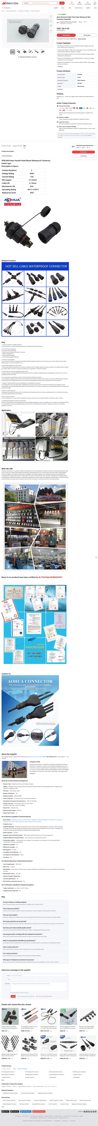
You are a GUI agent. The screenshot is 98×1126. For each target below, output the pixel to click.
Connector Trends (64, 1104)
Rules (95, 8)
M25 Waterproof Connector (8, 1074)
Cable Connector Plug (71, 1100)
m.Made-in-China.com (52, 1117)
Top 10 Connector (53, 1104)
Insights (81, 1116)
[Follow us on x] (87, 1111)
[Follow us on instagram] (89, 1111)
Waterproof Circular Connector (45, 1093)
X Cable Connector (29, 1077)
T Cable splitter (52, 1077)
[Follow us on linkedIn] (95, 1111)
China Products (25, 1116)
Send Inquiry (66, 35)
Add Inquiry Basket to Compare (28, 57)
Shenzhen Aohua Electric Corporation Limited (68, 22)
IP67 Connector (37, 821)
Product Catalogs (23, 1068)
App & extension (78, 8)
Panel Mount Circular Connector (10, 1093)
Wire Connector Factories (25, 1100)
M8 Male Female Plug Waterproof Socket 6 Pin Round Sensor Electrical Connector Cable (9, 1055)
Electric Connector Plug (85, 1100)
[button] (57, 3)
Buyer (62, 8)
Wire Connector (20, 821)
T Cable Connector (6, 1077)
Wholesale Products (49, 1116)
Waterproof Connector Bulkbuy (79, 1104)
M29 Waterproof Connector (31, 1074)
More (3, 1107)
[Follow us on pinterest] (93, 1111)
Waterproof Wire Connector (38, 1104)
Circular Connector (35, 11)
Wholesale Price (58, 1116)
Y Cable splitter (76, 1077)
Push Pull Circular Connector (28, 1093)
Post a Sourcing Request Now (44, 996)
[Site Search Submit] (62, 3)
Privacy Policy (72, 1120)
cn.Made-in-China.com (63, 1117)
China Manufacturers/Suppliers (36, 1116)
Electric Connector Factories (56, 1100)
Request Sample (82, 38)
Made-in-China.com (42, 1117)
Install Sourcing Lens (40, 1111)
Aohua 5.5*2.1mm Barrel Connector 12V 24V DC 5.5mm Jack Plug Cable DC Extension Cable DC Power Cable (48, 1055)
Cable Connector (28, 821)
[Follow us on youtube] (91, 1111)
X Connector (12, 821)
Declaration (65, 1120)
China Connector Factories (9, 1100)
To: (9, 979)
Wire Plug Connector (24, 1104)
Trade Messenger (26, 1111)
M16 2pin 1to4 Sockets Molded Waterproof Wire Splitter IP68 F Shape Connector (86, 1028)
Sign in (94, 4)
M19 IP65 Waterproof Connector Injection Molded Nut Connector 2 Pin (68, 1028)
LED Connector (27, 820)
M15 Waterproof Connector (48, 820)
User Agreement (57, 1120)
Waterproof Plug (36, 820)
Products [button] (26, 3)
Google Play (14, 1111)
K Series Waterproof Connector (56, 1074)
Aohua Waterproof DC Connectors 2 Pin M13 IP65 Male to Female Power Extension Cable (87, 1055)
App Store (5, 1111)
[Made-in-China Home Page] (10, 3)
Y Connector (58, 820)
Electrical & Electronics (11, 11)
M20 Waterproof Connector (79, 1072)
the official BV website (36, 756)
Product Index (75, 1116)
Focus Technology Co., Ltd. (38, 1120)
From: (8, 975)
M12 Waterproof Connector (8, 1072)
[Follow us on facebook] (84, 1111)
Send (13, 996)
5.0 (78, 147)
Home (3, 11)
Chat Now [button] (87, 35)
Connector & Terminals (23, 11)
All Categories (7, 8)
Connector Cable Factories (40, 1100)
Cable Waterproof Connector (9, 1104)
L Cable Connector (77, 1074)
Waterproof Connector (17, 820)
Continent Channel (67, 1116)
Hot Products (18, 1116)
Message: (7, 983)
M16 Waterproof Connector (55, 1072)
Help (70, 8)
